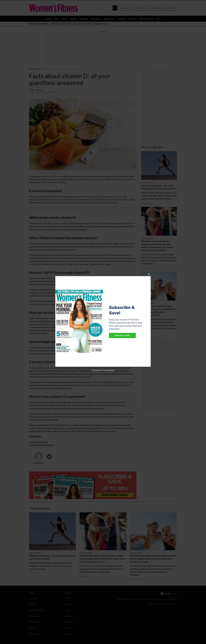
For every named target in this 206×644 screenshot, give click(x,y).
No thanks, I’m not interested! (103, 370)
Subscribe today (122, 335)
